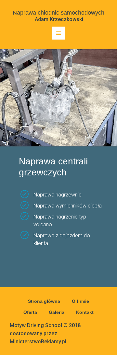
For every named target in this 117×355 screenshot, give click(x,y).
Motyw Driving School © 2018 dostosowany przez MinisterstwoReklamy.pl (45, 333)
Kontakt (85, 312)
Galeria (56, 312)
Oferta (30, 312)
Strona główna (44, 301)
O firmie (80, 301)
